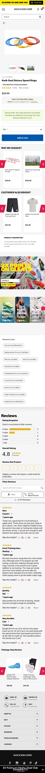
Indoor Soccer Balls (12, 387)
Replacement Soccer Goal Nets (16, 352)
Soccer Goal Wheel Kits (13, 345)
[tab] (22, 714)
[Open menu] (4, 10)
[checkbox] (3, 23)
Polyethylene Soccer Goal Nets (16, 373)
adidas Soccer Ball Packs (14, 402)
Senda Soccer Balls (12, 366)
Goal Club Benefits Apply (22, 99)
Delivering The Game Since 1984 (15, 3)
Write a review (24, 88)
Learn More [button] (34, 102)
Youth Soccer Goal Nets (14, 380)
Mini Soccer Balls (11, 359)
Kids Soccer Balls (29, 359)
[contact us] (22, 757)
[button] (2, 164)
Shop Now (22, 273)
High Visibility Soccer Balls (15, 395)
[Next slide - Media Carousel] (43, 308)
